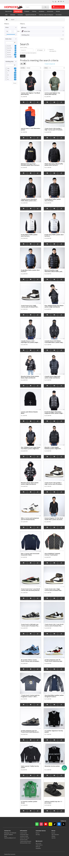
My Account (38, 843)
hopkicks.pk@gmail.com (10, 838)
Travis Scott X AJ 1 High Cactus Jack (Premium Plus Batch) (29, 307)
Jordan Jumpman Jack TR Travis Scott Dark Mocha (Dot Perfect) (30, 732)
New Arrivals (8, 11)
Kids (6, 14)
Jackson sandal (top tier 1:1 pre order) (53, 802)
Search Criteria (23, 47)
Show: (46, 68)
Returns (37, 833)
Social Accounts (23, 839)
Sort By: (23, 68)
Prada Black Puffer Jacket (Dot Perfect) (53, 199)
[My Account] (56, 1)
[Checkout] (63, 1)
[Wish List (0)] (58, 1)
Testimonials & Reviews (25, 841)
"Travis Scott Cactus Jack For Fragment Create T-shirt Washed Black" (30, 696)
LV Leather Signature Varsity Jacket (54, 731)
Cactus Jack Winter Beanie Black (29, 412)
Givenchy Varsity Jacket (52, 766)
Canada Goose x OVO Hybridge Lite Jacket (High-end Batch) (29, 342)
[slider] (6, 34)
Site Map (38, 834)
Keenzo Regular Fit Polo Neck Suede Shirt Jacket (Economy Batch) (54, 519)
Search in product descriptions (29, 53)
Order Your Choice (24, 838)
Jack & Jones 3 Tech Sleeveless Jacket (30, 129)
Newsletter (38, 848)
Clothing (34, 11)
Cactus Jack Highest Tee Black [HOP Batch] (30, 93)
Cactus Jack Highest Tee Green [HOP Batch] (52, 93)
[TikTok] (55, 824)
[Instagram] (42, 824)
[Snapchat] (51, 824)
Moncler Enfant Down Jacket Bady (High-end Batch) (30, 377)
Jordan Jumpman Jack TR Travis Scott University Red (53, 660)
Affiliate (53, 836)
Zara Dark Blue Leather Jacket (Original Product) (54, 696)
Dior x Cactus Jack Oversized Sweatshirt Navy (30, 554)
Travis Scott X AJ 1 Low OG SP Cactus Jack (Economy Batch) (30, 589)
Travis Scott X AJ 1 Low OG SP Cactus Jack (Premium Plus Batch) (54, 625)
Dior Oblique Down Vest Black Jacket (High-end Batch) (54, 306)
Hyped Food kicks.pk (30, 14)
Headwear (41, 11)
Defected (12, 14)
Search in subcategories (52, 50)
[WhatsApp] (37, 824)
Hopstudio (12, 854)
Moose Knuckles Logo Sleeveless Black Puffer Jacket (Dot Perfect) (54, 271)
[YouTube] (46, 824)
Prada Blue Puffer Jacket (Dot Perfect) (30, 270)
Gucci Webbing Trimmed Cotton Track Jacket (52, 554)
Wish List (38, 846)
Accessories (50, 11)
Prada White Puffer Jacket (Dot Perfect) (29, 235)
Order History (39, 845)
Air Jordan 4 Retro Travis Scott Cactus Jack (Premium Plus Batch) (30, 661)
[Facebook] (59, 824)
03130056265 (13, 833)
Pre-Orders (59, 14)
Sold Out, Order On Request (46, 14)
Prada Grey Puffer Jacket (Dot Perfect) (54, 235)
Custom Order (23, 833)
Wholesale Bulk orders (25, 843)
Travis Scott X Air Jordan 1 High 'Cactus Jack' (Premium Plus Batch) (53, 130)
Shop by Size (18, 11)
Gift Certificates (55, 834)
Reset (14, 83)
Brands (53, 833)
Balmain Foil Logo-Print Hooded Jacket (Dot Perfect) (30, 164)
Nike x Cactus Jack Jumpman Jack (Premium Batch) (30, 518)
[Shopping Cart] (61, 1)
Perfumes (20, 14)
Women (58, 11)
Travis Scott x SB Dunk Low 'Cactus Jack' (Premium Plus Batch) (29, 625)
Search (12, 19)
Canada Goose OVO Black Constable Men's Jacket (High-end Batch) (54, 342)
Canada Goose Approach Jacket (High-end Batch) (52, 377)
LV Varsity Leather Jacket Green (29, 802)
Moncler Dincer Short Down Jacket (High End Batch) (29, 483)
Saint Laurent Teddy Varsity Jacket (30, 766)
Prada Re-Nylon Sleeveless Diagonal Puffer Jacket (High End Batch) (54, 413)
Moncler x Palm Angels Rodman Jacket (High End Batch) (53, 448)
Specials (53, 838)
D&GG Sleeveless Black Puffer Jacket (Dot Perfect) (54, 164)
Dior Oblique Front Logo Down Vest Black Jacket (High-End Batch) (30, 448)
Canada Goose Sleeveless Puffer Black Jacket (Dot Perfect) (29, 200)
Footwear (26, 11)
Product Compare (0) (50, 64)
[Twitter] (64, 824)
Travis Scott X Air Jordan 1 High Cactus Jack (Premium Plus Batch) (53, 484)
